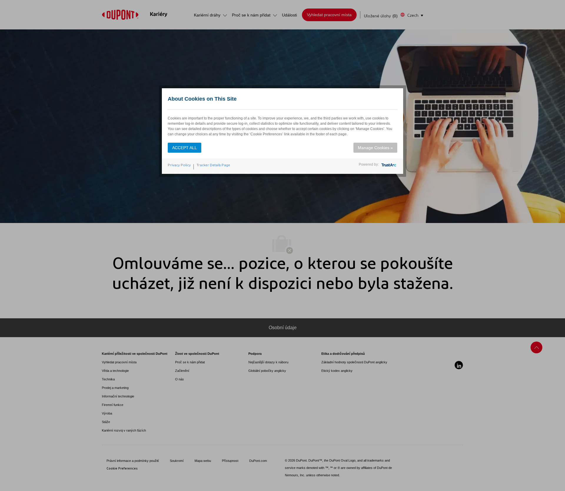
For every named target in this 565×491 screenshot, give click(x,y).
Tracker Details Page (213, 165)
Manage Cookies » (375, 147)
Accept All (184, 147)
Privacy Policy (179, 165)
